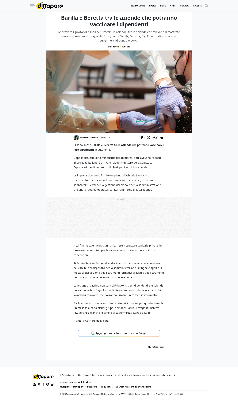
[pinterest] (47, 384)
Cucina (184, 5)
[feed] (34, 384)
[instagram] (52, 384)
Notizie (126, 46)
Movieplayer (79, 386)
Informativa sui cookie (70, 375)
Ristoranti (138, 5)
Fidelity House (106, 386)
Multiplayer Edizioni (141, 386)
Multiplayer (65, 386)
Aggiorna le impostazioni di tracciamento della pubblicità (148, 375)
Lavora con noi (113, 375)
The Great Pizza (122, 386)
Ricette (197, 5)
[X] (38, 384)
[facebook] (43, 384)
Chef (173, 5)
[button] (142, 137)
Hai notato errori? (156, 347)
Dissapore (113, 46)
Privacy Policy (89, 375)
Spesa (152, 5)
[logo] (49, 5)
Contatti (100, 375)
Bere (163, 5)
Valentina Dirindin (90, 137)
